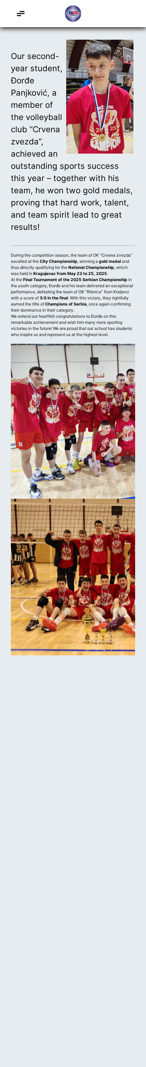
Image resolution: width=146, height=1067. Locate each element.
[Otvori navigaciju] (20, 13)
